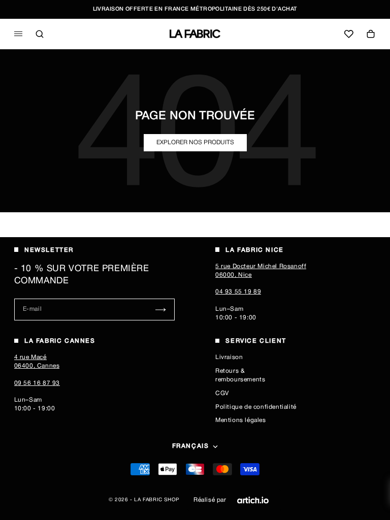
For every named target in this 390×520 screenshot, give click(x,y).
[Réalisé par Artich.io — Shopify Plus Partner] (253, 500)
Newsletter (49, 250)
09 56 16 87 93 (37, 383)
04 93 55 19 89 (238, 292)
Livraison (229, 357)
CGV (222, 393)
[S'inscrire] (160, 309)
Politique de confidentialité (256, 407)
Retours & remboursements (240, 375)
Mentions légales (240, 420)
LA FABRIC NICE (254, 250)
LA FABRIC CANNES (59, 341)
